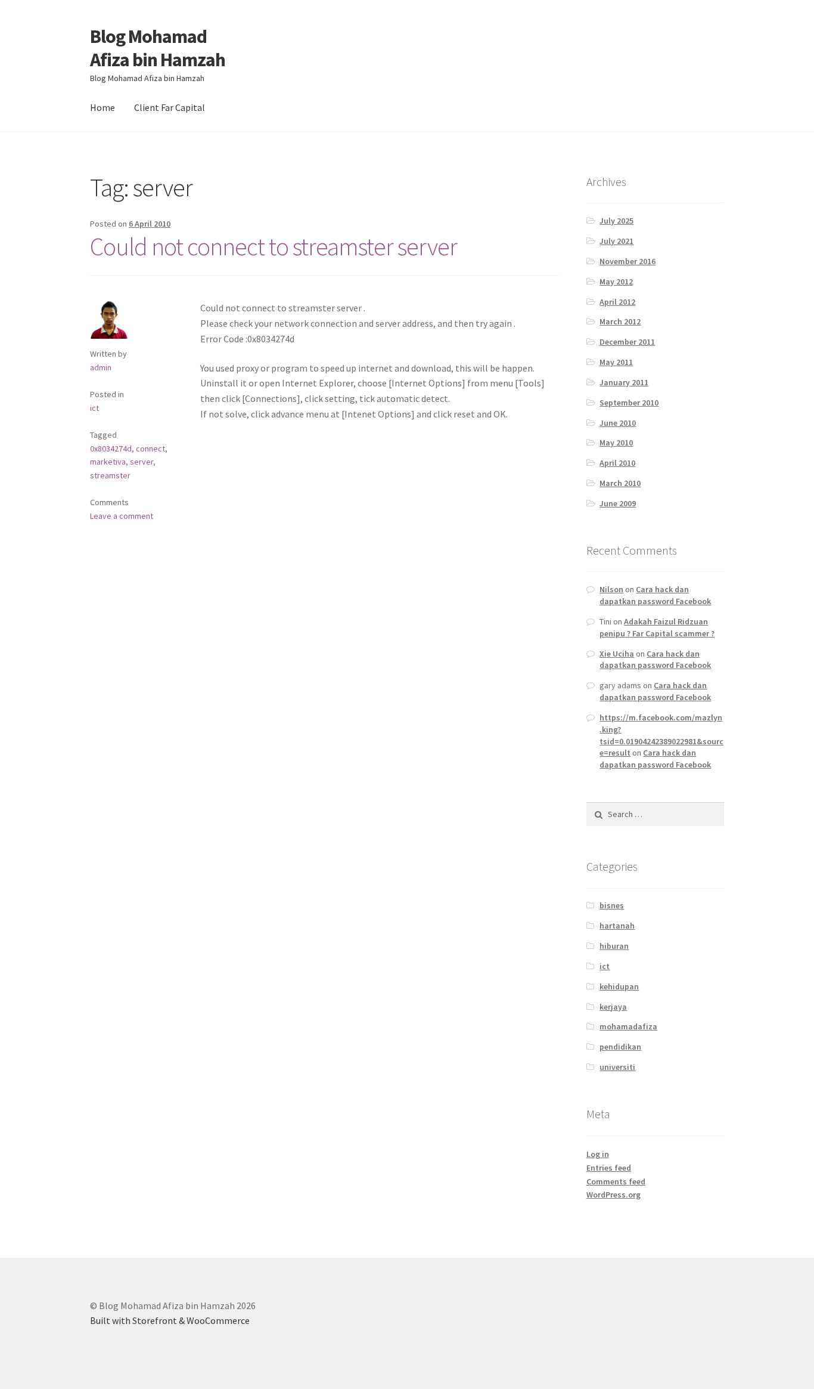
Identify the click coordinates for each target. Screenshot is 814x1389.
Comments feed (615, 1181)
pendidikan (620, 1046)
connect (150, 448)
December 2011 (627, 341)
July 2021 (616, 241)
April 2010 (617, 462)
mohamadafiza (628, 1026)
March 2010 (620, 483)
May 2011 (616, 362)
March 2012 (620, 321)
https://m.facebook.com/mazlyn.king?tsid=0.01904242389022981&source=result (661, 735)
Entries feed (608, 1167)
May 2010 (616, 442)
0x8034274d (111, 448)
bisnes (611, 905)
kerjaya (613, 1006)
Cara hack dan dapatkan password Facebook (655, 595)
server (141, 461)
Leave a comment (121, 516)
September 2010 (628, 402)
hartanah (617, 925)
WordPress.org (613, 1194)
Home (102, 107)
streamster (110, 475)
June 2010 (617, 422)
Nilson (611, 589)
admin (100, 367)
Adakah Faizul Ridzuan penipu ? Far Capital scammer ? (656, 627)
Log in (597, 1154)
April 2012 (617, 301)
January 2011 (623, 382)
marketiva (108, 461)
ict (94, 408)
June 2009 (617, 503)
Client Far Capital (169, 107)
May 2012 (616, 281)
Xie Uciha (616, 653)
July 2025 (616, 220)
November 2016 (627, 261)
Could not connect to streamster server (273, 246)
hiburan (614, 946)
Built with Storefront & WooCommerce (170, 1320)
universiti (617, 1067)
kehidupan (619, 986)
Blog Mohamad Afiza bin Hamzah (157, 48)
